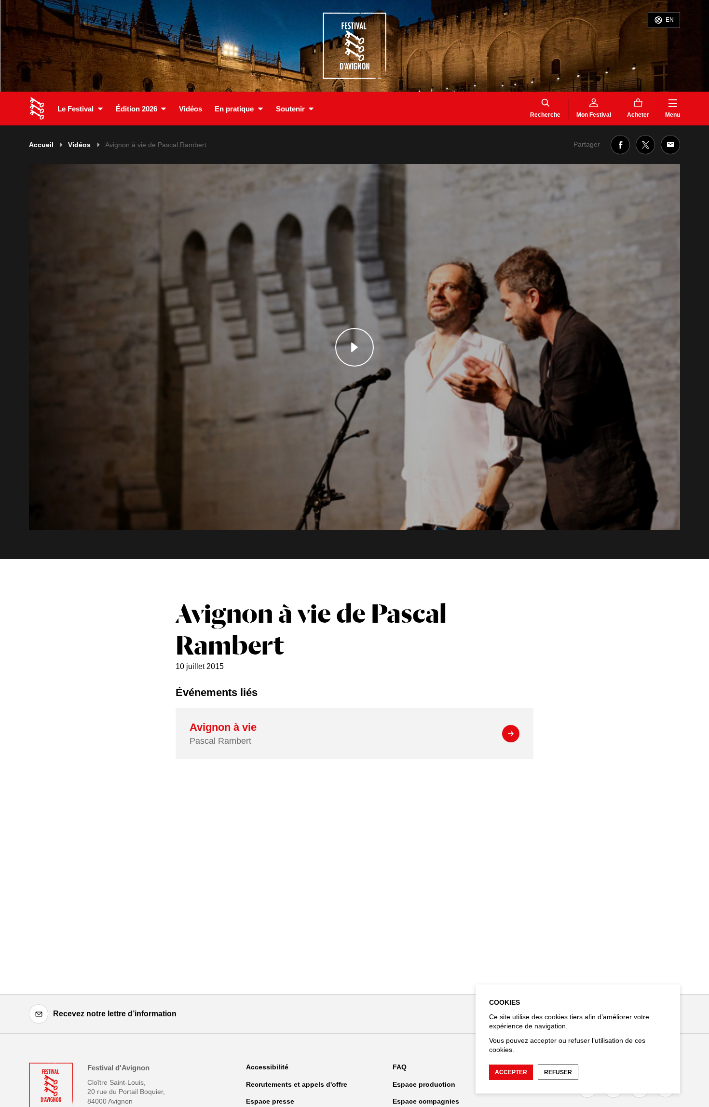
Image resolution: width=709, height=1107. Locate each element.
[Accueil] (37, 109)
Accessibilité (267, 1067)
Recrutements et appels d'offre (296, 1084)
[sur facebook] (620, 144)
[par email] (670, 144)
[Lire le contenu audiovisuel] (354, 347)
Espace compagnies (426, 1101)
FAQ (400, 1067)
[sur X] (645, 144)
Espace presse (270, 1101)
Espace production (424, 1084)
